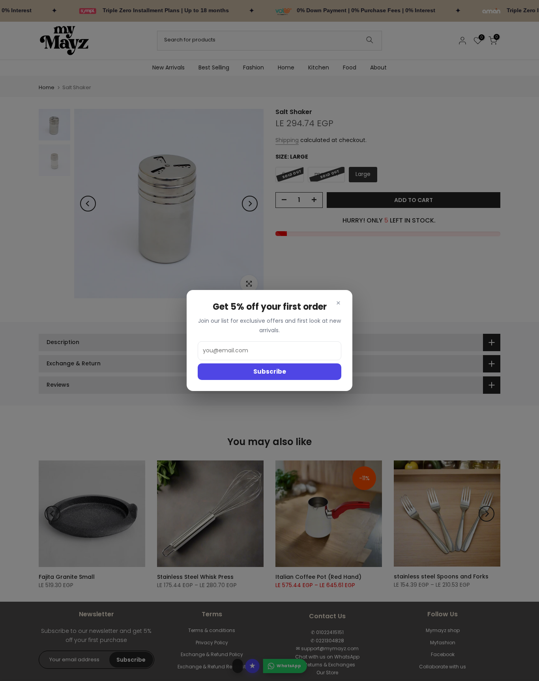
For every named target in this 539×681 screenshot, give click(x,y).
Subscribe (269, 371)
